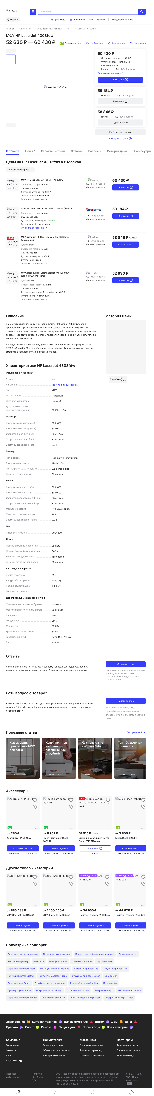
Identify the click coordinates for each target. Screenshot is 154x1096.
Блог (8, 1055)
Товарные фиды (125, 1055)
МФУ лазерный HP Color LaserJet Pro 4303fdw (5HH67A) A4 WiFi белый (45, 274)
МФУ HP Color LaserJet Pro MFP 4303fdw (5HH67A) (47, 208)
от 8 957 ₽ (50, 833)
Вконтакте (11, 1060)
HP (53, 379)
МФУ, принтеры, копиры (65, 384)
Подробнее (115, 379)
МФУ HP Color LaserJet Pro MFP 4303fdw (42, 180)
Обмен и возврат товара (56, 1050)
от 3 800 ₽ (123, 833)
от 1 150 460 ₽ (53, 910)
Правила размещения (92, 1055)
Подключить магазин (91, 1045)
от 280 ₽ (13, 833)
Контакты (11, 1050)
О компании (12, 1045)
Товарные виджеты (127, 1045)
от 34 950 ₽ (88, 910)
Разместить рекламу (91, 1050)
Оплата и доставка (53, 1045)
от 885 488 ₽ (16, 910)
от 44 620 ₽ (124, 910)
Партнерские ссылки (128, 1050)
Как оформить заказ (54, 1055)
